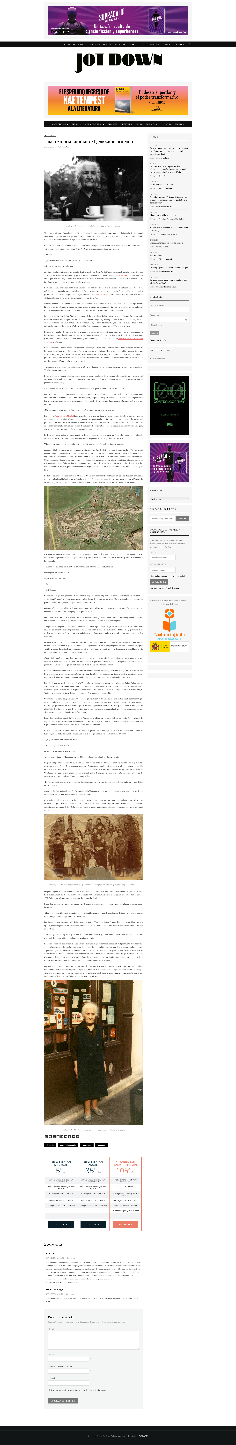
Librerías (141, 44)
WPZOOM (143, 1436)
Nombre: (153, 552)
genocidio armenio (68, 1145)
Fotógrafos (119, 44)
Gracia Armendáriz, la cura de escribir (166, 243)
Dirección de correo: (158, 563)
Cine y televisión (93, 124)
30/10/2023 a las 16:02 (55, 1258)
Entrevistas (126, 124)
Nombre (51, 1354)
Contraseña (154, 315)
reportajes (87, 1145)
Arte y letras (59, 124)
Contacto (153, 44)
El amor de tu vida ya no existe (163, 215)
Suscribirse (61, 1224)
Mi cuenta (93, 44)
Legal (165, 44)
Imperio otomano (102, 294)
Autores (107, 44)
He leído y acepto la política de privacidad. (168, 576)
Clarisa (50, 1253)
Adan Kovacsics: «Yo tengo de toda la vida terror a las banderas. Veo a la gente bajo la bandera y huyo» (168, 200)
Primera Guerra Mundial (64, 415)
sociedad (101, 1145)
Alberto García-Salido (167, 271)
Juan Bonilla (164, 246)
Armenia (50, 1145)
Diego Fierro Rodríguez (168, 286)
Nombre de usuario (157, 305)
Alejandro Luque (165, 206)
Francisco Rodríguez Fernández (171, 219)
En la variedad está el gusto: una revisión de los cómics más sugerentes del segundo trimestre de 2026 (169, 151)
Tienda (131, 44)
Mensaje (51, 1329)
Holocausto (122, 275)
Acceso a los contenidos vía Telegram (164, 588)
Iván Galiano (164, 157)
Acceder (82, 44)
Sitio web (51, 1378)
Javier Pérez (163, 176)
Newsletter (178, 44)
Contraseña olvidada (158, 340)
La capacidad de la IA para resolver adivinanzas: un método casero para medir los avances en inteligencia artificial (168, 169)
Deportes (112, 124)
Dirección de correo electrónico (60, 1366)
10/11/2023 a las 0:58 (54, 1294)
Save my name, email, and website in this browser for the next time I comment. (78, 1390)
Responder (71, 1258)
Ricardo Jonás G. (165, 188)
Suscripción (69, 44)
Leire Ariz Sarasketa (61, 146)
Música (139, 124)
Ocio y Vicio (151, 124)
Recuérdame (157, 325)
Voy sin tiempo (156, 255)
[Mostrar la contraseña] (185, 319)
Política (167, 124)
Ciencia (75, 124)
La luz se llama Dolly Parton (162, 184)
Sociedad (179, 124)
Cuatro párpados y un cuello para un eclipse (169, 267)
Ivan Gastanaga (54, 1289)
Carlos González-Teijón (168, 234)
